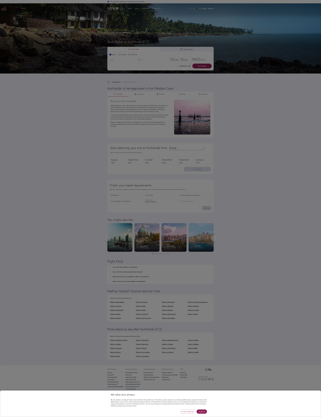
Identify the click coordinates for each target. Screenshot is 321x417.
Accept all (202, 411)
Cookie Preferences (187, 411)
